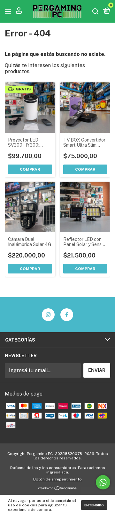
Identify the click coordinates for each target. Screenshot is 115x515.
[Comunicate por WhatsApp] (103, 482)
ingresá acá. (57, 472)
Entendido (94, 505)
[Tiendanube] (58, 489)
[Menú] (9, 11)
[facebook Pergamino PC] (66, 314)
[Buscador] (95, 11)
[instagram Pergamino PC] (48, 314)
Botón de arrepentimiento (57, 479)
